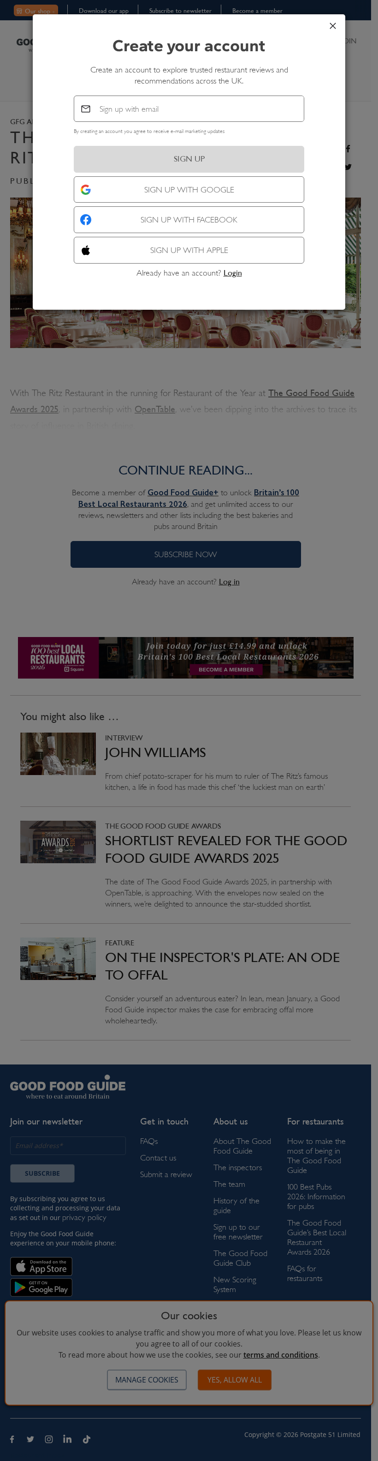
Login (233, 272)
